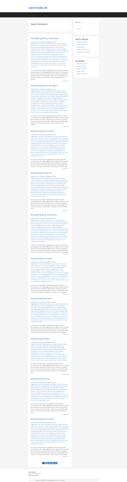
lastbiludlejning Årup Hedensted (51, 238)
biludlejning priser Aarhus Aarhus (57, 433)
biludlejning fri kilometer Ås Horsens (55, 271)
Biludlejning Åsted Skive (41, 298)
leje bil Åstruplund (51, 194)
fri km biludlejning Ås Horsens (43, 278)
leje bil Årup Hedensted (43, 239)
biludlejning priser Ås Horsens (54, 272)
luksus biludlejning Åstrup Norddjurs (49, 112)
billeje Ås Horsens (38, 264)
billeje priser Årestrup (36, 386)
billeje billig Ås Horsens (49, 264)
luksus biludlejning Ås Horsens (45, 281)
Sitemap (63, 480)
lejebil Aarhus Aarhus (56, 442)
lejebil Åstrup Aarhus (56, 154)
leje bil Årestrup (57, 398)
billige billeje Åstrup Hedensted (55, 49)
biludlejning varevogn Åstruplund (60, 187)
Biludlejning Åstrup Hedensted (44, 38)
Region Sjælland (81, 71)
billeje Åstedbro (38, 344)
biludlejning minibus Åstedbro (55, 351)
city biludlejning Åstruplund (37, 190)
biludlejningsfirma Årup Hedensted (48, 232)
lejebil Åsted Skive (59, 320)
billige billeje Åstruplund (62, 182)
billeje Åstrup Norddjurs (40, 91)
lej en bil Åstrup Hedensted (55, 63)
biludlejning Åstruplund (51, 183)
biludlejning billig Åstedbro (59, 349)
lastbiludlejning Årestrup (37, 398)
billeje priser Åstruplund (43, 180)
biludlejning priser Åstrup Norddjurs (49, 101)
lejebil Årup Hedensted (55, 239)
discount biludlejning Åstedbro (49, 356)
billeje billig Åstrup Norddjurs (54, 91)
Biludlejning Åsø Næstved (83, 49)
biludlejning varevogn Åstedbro (53, 353)
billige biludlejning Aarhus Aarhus (47, 429)
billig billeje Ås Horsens (55, 265)
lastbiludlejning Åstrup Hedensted (39, 63)
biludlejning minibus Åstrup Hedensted (40, 54)
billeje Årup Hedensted (40, 220)
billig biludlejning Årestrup (37, 387)
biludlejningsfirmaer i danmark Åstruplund (56, 189)
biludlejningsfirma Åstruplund (38, 189)
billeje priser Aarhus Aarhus (45, 426)
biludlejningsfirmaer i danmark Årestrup (41, 395)
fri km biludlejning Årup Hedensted (54, 236)
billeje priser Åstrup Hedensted (54, 45)
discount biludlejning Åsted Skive (56, 316)
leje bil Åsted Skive (49, 320)
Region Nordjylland (81, 68)
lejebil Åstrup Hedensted (47, 65)
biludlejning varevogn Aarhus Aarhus (40, 435)
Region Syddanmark (82, 73)
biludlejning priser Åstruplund (44, 187)
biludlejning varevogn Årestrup (43, 393)
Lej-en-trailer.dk (37, 8)
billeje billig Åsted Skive (49, 304)
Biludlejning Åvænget (82, 42)
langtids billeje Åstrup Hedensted (57, 61)
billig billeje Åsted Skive (53, 305)
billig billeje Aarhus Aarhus (59, 426)
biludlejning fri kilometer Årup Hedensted (47, 229)
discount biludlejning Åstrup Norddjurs (46, 107)
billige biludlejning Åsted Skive (41, 309)
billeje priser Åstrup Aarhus (45, 138)
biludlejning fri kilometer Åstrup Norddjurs (47, 100)
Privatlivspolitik (51, 480)
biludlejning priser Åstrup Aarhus (57, 145)
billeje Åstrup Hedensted (40, 43)
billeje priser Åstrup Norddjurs (53, 92)
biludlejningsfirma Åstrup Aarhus (57, 147)
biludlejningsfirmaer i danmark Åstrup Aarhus (42, 149)
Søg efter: (78, 22)
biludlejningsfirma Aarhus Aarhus (58, 435)
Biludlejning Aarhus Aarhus (43, 418)
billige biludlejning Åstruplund (38, 183)
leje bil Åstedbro (40, 360)
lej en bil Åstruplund (42, 194)
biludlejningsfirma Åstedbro (38, 354)
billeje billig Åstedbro (47, 344)
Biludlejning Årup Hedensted (44, 214)
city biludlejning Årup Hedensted (52, 234)
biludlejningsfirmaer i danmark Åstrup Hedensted (53, 58)
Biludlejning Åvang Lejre (83, 44)
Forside (37, 480)
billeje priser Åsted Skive (40, 305)
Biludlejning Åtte (81, 47)
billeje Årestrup (38, 384)
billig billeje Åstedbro (48, 346)
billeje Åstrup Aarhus (39, 136)
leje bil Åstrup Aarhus (45, 154)
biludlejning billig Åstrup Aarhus (38, 143)
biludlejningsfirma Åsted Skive (41, 314)
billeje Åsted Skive (38, 304)
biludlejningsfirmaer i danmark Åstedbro (55, 354)
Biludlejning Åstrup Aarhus (42, 131)
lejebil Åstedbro (49, 360)
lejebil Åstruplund (61, 194)
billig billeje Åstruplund (55, 180)
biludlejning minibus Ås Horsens (39, 272)
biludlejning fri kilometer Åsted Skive (49, 311)
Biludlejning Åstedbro (40, 338)
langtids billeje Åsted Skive (50, 318)
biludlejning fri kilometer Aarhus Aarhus (56, 431)
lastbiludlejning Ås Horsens (37, 279)
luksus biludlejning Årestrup (43, 400)
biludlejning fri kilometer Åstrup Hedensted (54, 52)
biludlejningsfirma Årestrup (58, 393)
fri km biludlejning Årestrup (48, 396)
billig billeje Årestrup (47, 386)
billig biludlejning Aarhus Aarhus (54, 428)
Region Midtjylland (40, 42)
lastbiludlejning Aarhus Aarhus (57, 440)
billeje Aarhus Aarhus (39, 424)
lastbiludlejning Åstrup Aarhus (57, 152)
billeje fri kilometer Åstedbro (61, 344)
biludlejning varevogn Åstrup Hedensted (47, 56)
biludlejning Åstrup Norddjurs (44, 98)
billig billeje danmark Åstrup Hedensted (51, 47)
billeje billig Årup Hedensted (53, 220)
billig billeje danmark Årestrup (60, 386)
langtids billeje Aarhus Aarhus (42, 440)
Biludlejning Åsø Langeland (83, 52)
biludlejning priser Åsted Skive (44, 313)
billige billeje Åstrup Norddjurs (47, 96)
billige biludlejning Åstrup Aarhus (47, 141)
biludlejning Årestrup (41, 389)
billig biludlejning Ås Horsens (49, 267)
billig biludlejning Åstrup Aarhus (54, 140)
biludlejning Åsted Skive (55, 309)
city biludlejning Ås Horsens (49, 276)
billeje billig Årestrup (47, 384)
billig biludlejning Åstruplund (48, 182)
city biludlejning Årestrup (57, 395)
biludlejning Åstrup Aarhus (61, 141)
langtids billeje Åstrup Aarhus (42, 152)
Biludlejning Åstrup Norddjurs (44, 85)
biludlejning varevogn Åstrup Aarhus (40, 147)
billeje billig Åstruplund (48, 178)
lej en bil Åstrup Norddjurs (43, 110)
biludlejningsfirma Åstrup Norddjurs (54, 103)
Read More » (65, 81)
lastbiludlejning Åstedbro (55, 358)
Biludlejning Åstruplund (41, 172)
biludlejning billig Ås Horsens (38, 271)
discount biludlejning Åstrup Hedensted (57, 59)
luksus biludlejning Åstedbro (61, 360)
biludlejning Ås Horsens (57, 269)
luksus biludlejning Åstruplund (38, 196)
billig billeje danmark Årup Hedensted (46, 223)
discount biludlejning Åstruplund (53, 190)
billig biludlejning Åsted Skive (49, 307)
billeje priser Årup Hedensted (52, 222)
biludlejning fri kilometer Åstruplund (46, 185)
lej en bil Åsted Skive (39, 320)
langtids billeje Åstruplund (49, 192)
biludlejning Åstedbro (47, 349)
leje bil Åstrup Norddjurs (56, 110)
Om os (57, 480)
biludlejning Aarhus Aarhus (61, 429)
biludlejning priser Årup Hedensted (48, 231)
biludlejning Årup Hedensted (44, 227)
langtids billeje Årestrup (62, 396)
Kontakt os (43, 480)
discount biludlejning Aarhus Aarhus (43, 438)
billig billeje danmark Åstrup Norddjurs (49, 94)
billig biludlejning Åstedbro (42, 347)
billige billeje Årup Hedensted (44, 225)
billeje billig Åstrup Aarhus (51, 136)
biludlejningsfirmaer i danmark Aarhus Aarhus (42, 436)
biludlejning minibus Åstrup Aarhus (39, 145)
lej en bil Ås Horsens (50, 279)
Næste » (55, 463)
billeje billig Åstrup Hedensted (54, 43)
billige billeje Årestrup (49, 387)
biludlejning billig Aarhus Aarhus (38, 431)
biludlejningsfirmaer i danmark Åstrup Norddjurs (43, 105)
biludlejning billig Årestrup (53, 389)
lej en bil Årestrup (48, 398)
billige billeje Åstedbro (55, 347)
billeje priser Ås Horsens (42, 265)
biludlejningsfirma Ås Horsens (49, 274)
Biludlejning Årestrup (40, 378)
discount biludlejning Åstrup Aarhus (43, 150)
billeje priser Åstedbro (36, 346)
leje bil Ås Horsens (60, 279)
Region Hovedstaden (82, 63)
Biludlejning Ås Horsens (41, 258)
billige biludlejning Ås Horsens (43, 269)
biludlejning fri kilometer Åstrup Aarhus (56, 143)
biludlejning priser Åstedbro (38, 353)
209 (51, 463)
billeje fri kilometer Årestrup (60, 384)
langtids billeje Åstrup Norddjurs (45, 108)
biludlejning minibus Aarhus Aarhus (39, 433)
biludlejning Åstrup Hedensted (54, 51)
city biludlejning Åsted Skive (41, 316)
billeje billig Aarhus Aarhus (51, 424)
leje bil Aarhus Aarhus (45, 442)
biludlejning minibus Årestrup (48, 391)
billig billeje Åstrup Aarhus (59, 138)
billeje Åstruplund (38, 178)
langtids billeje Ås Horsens (58, 278)
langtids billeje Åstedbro (42, 358)
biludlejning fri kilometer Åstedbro (39, 351)
